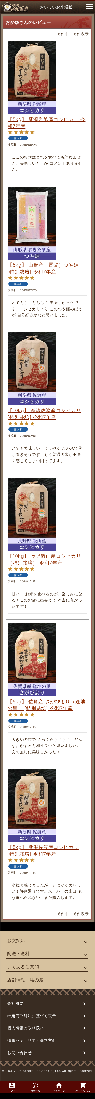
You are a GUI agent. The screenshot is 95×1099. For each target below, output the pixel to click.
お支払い (16, 940)
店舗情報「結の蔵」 (27, 979)
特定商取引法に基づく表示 (31, 1015)
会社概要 (15, 1003)
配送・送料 (18, 953)
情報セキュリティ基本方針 (31, 1040)
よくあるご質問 (23, 966)
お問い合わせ (19, 1052)
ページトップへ (85, 1074)
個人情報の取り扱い (25, 1027)
